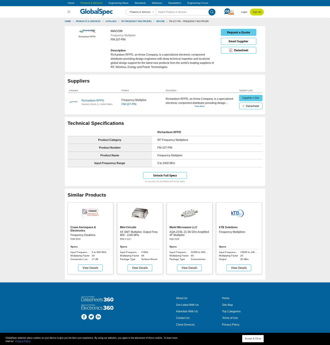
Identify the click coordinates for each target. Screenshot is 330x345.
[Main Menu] (69, 12)
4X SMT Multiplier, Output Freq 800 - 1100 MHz (138, 233)
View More (200, 106)
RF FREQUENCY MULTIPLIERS (136, 21)
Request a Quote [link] (238, 32)
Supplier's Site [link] (250, 97)
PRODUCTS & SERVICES (88, 21)
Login (244, 12)
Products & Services (91, 3)
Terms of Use (230, 317)
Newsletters (174, 3)
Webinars (157, 3)
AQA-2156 (174, 239)
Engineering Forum (197, 3)
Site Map (227, 304)
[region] (165, 339)
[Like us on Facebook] (84, 317)
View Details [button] (90, 268)
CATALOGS (111, 21)
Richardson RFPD (93, 100)
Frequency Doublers (82, 235)
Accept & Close (253, 338)
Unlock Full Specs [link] (165, 175)
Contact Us (183, 317)
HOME (68, 21)
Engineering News (118, 3)
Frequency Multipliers (232, 231)
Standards (140, 3)
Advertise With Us (187, 311)
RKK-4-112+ (125, 239)
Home (71, 3)
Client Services (185, 324)
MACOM (160, 21)
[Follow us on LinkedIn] (98, 317)
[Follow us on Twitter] (91, 317)
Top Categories (231, 311)
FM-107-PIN (129, 104)
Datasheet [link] (241, 50)
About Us (181, 298)
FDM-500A (75, 239)
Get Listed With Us (187, 304)
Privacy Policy (230, 324)
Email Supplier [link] (238, 41)
